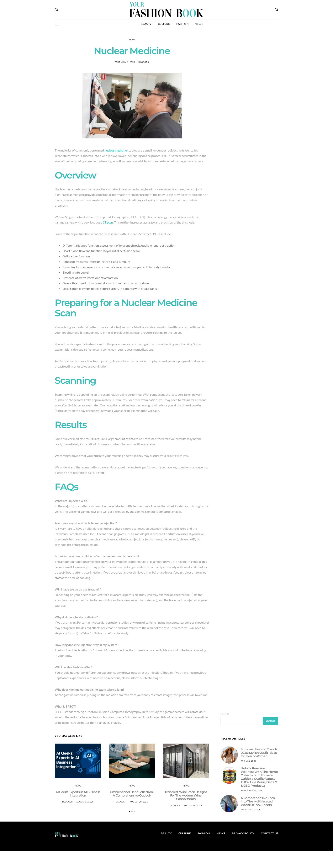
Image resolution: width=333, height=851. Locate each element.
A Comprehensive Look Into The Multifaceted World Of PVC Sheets (258, 801)
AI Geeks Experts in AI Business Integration (78, 793)
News (132, 39)
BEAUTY (146, 23)
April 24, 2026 (248, 761)
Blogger (143, 62)
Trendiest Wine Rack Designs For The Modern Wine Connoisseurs (186, 795)
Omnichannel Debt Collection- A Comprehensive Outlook (132, 793)
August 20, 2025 (139, 802)
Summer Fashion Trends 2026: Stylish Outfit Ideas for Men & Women (259, 752)
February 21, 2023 (125, 62)
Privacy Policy (243, 833)
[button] (129, 811)
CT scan (108, 222)
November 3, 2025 (251, 809)
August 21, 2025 (85, 802)
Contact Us (269, 833)
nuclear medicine (115, 150)
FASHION (182, 23)
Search (224, 714)
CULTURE (164, 23)
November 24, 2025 (251, 790)
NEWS (199, 23)
